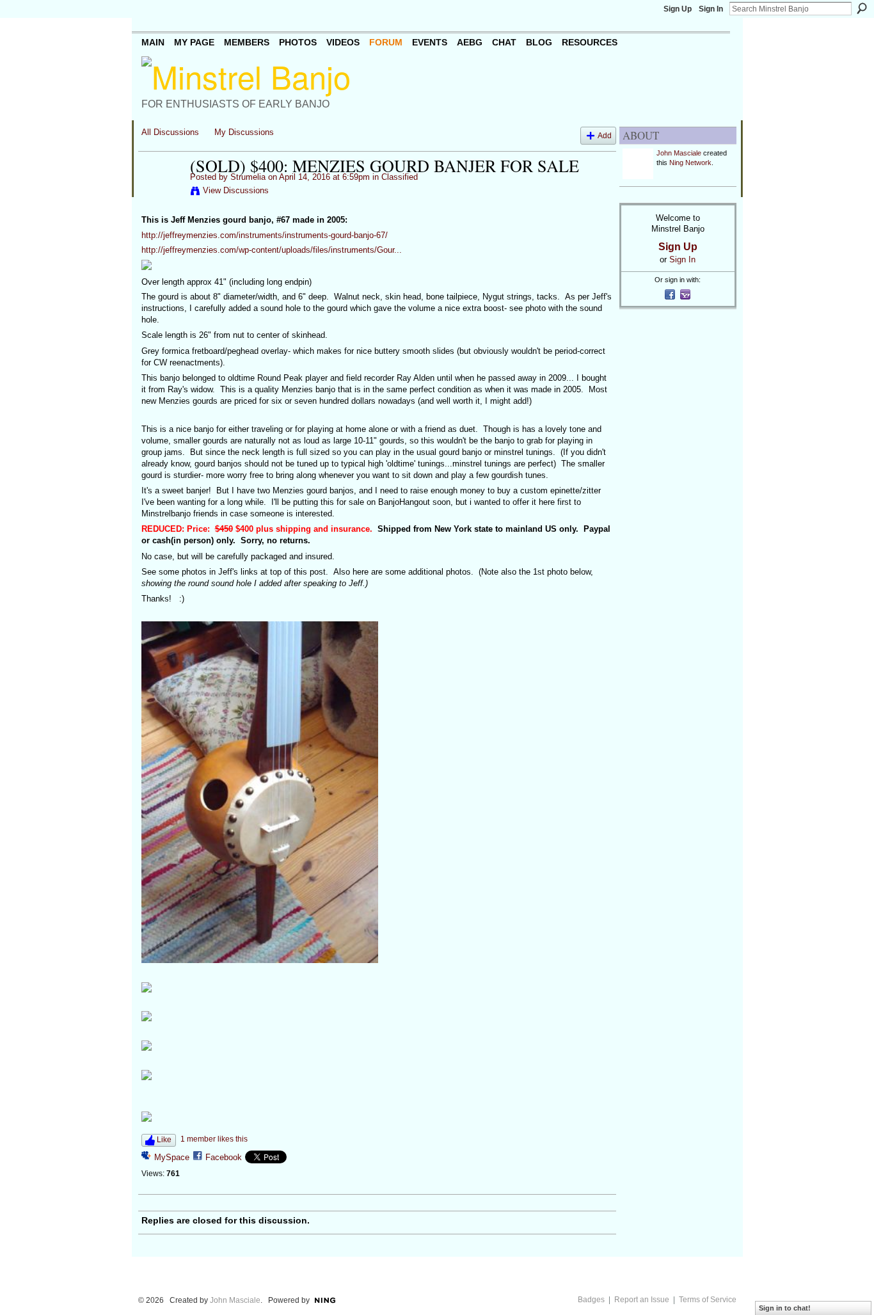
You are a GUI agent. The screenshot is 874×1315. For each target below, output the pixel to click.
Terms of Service (707, 1299)
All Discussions (170, 132)
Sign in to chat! (785, 1308)
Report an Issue (641, 1299)
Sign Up (677, 8)
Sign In (711, 8)
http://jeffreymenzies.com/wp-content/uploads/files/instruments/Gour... (271, 250)
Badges (591, 1299)
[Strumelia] (161, 192)
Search (862, 8)
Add (605, 135)
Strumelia (248, 177)
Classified (399, 177)
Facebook (223, 1157)
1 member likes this (214, 1139)
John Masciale (678, 153)
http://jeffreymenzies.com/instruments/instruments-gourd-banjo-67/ (264, 235)
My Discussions (244, 132)
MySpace (171, 1157)
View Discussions (236, 190)
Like (164, 1139)
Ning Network (690, 162)
